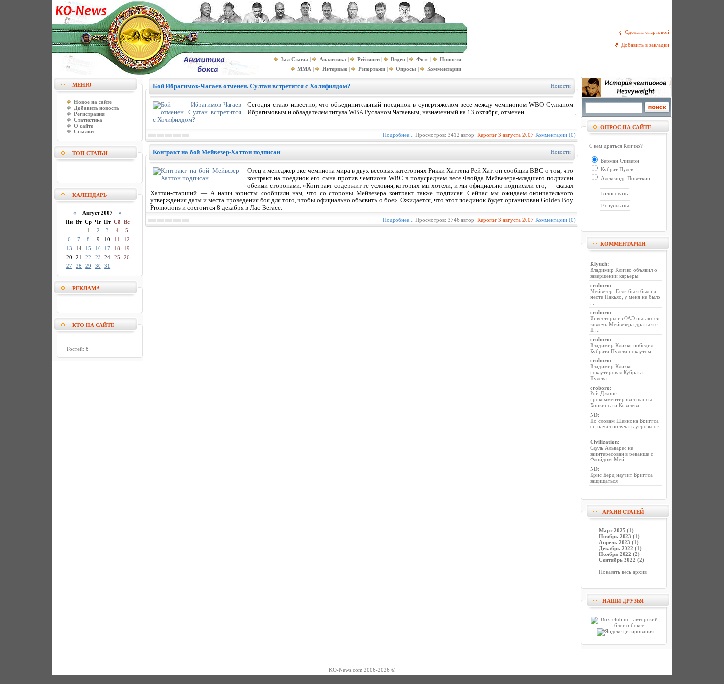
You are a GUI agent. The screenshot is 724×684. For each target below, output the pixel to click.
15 (88, 248)
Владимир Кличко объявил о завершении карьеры (623, 273)
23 (98, 257)
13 (69, 248)
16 (98, 248)
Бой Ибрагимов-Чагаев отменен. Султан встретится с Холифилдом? (252, 86)
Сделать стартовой (648, 32)
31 (107, 266)
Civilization (604, 442)
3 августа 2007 (516, 135)
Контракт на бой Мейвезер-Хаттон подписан (216, 152)
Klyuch (598, 264)
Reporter (487, 135)
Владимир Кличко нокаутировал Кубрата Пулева (616, 372)
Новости (561, 86)
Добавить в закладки (646, 45)
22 (88, 257)
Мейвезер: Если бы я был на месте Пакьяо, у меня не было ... (625, 297)
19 (127, 248)
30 (98, 266)
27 (69, 266)
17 (107, 248)
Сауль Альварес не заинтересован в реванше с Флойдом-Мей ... (621, 453)
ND (594, 415)
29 (88, 266)
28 (79, 266)
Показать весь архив (623, 572)
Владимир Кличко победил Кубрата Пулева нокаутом (621, 348)
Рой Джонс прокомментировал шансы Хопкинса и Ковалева (621, 399)
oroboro (600, 285)
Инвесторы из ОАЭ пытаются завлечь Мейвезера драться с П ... (624, 324)
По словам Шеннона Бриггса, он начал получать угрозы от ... (625, 426)
